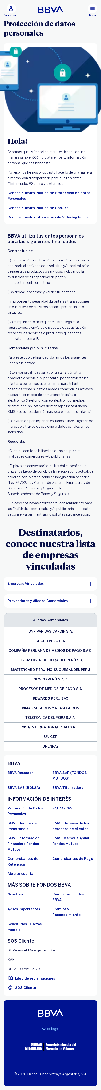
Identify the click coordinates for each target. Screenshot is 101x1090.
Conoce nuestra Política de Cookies (38, 208)
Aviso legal (51, 1029)
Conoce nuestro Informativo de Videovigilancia (48, 217)
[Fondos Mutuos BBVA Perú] (50, 9)
